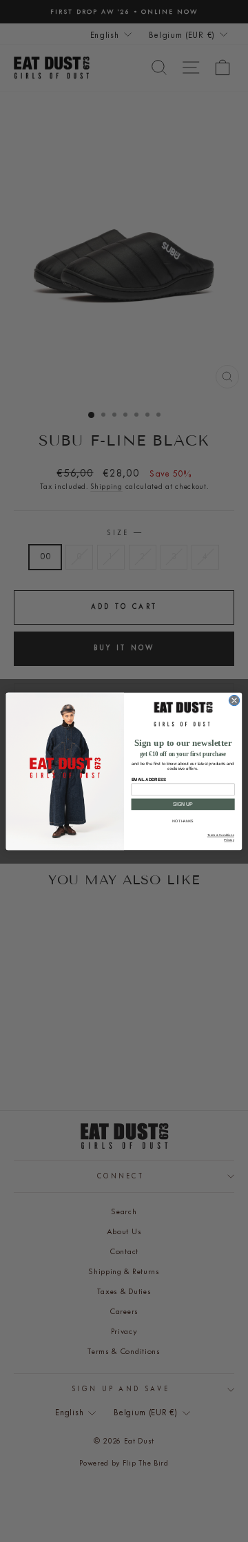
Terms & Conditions (220, 835)
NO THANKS (183, 821)
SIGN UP (183, 804)
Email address (149, 779)
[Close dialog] (234, 700)
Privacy (229, 840)
